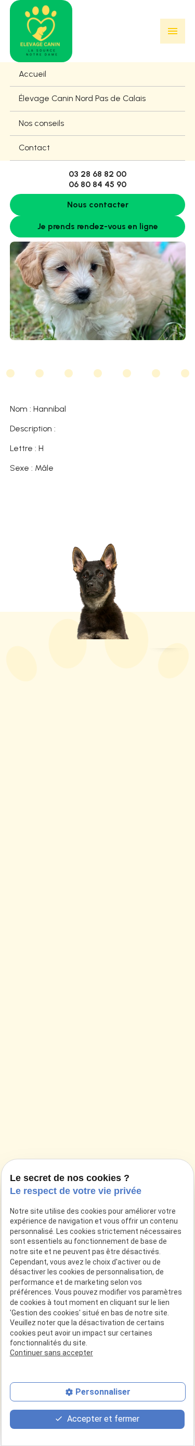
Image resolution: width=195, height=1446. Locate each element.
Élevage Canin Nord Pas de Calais (82, 98)
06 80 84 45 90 (97, 184)
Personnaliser (103, 1392)
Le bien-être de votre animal (64, 1130)
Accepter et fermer (102, 1419)
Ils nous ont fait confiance (59, 1112)
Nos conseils (41, 123)
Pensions (26, 1148)
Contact (34, 147)
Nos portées (32, 1093)
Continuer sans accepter (51, 1353)
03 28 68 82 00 (97, 174)
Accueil (32, 74)
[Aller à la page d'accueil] (41, 31)
